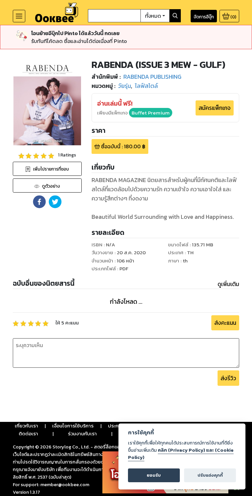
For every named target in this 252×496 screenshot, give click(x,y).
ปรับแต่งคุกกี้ (210, 475)
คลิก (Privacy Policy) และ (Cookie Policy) (181, 453)
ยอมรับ (154, 475)
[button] (39, 201)
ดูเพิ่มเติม (228, 284)
